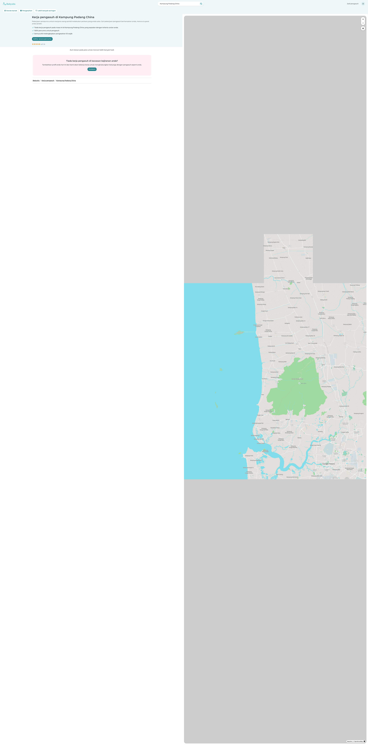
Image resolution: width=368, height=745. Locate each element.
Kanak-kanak (11, 11)
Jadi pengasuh (353, 4)
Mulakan (92, 69)
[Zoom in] (363, 19)
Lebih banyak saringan (46, 11)
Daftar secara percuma (42, 39)
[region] (275, 379)
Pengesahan (27, 11)
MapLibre (349, 741)
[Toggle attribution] (364, 741)
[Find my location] (363, 28)
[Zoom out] (363, 23)
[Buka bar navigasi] (363, 4)
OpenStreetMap (358, 741)
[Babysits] (9, 4)
